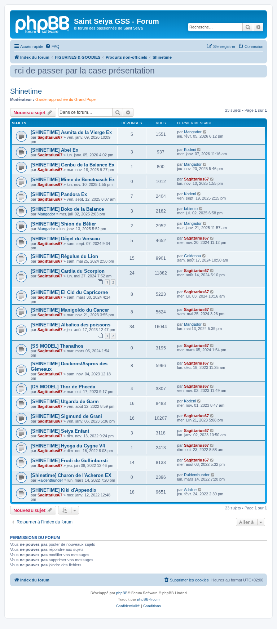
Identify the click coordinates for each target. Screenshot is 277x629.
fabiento (191, 208)
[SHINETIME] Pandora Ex (59, 194)
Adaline (190, 489)
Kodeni (190, 149)
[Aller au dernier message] (205, 132)
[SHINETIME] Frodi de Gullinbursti (69, 460)
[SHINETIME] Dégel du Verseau (65, 238)
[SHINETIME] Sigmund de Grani (66, 416)
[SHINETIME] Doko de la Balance (67, 209)
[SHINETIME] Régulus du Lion (64, 256)
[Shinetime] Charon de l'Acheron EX (71, 475)
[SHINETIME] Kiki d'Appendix (63, 490)
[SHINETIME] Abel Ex (54, 150)
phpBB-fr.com (148, 599)
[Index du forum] (43, 23)
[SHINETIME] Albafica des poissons (70, 324)
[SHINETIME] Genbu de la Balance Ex (72, 165)
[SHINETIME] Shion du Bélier (63, 224)
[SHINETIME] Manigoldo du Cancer (70, 310)
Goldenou (192, 256)
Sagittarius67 (50, 137)
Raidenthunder (50, 480)
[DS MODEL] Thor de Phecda (63, 386)
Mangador (193, 132)
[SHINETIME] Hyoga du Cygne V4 (68, 446)
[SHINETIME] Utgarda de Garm (65, 401)
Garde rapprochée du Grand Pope (65, 99)
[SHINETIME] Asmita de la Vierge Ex (71, 132)
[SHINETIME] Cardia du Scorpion (68, 271)
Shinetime (26, 91)
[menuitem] (52, 46)
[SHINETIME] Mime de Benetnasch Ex (73, 179)
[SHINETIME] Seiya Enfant (60, 431)
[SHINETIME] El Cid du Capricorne (69, 292)
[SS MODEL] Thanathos (57, 346)
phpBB (122, 593)
